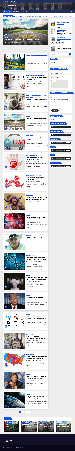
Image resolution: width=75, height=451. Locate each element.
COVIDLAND (58, 22)
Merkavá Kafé (16, 11)
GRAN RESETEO (66, 22)
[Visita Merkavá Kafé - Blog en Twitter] (54, 62)
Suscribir (55, 110)
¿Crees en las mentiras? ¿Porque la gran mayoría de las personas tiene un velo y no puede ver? (36, 279)
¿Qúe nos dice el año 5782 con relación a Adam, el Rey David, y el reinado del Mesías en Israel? (36, 318)
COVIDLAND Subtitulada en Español (9, 426)
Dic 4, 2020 (30, 261)
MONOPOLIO (34, 75)
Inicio (9, 11)
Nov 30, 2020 (30, 281)
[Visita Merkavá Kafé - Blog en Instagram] (52, 62)
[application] (61, 127)
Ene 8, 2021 (30, 201)
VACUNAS (10, 37)
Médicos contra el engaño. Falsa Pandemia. (23, 39)
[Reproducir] (52, 126)
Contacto (24, 11)
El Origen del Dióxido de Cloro (35, 238)
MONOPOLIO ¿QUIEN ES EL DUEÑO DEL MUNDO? (26, 427)
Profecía (58, 46)
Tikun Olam (32, 175)
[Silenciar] (66, 126)
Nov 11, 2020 (30, 380)
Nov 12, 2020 (30, 360)
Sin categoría (29, 235)
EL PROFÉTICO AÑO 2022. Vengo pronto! (63, 425)
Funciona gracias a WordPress (8, 447)
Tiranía (6, 37)
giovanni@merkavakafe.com (57, 73)
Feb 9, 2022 (30, 81)
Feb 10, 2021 (30, 181)
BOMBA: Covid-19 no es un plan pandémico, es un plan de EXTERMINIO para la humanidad (35, 397)
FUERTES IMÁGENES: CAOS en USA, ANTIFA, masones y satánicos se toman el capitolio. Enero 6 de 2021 (36, 199)
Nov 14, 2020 (30, 340)
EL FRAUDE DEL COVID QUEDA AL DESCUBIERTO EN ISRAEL (45, 427)
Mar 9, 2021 (8, 42)
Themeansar (21, 447)
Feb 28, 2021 (30, 161)
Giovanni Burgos (16, 42)
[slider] (69, 127)
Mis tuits (53, 119)
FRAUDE (62, 22)
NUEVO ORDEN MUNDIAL (60, 31)
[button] (71, 11)
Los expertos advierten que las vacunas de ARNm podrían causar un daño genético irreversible (36, 259)
